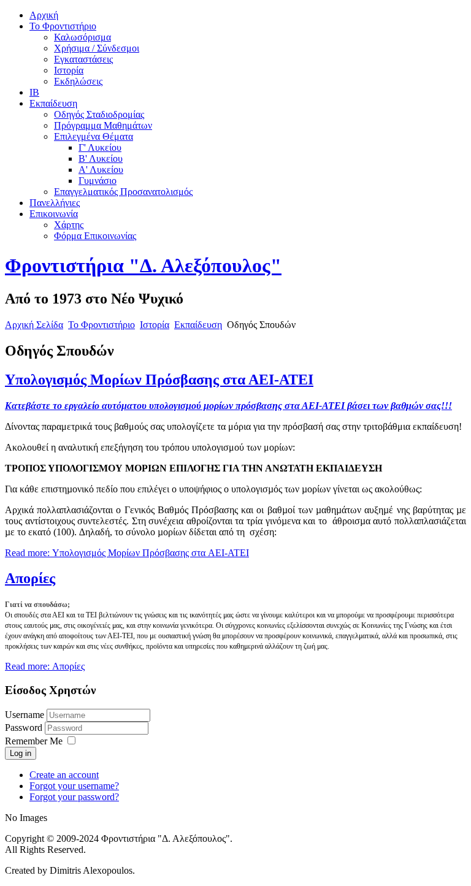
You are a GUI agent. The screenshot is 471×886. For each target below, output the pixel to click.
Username (24, 714)
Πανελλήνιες (54, 202)
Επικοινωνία (53, 213)
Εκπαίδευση (53, 103)
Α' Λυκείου (100, 169)
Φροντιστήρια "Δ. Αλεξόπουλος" (143, 265)
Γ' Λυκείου (99, 147)
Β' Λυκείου (100, 158)
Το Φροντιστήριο (62, 26)
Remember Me (34, 741)
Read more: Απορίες (45, 666)
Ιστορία (68, 70)
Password (25, 727)
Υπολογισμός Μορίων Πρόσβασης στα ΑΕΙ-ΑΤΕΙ (159, 380)
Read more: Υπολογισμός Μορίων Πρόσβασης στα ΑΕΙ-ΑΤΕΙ (127, 553)
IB (34, 92)
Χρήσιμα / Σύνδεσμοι (96, 48)
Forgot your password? (74, 797)
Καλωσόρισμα (82, 37)
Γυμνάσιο (97, 180)
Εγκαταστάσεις (83, 59)
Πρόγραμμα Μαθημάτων (103, 125)
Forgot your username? (74, 786)
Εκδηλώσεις (78, 81)
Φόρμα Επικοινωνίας (95, 236)
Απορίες (30, 578)
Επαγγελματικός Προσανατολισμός (123, 191)
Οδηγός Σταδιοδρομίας (99, 114)
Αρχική (43, 15)
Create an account (64, 775)
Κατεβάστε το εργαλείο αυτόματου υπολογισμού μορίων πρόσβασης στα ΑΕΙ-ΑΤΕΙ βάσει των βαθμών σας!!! (228, 405)
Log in (20, 753)
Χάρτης (68, 225)
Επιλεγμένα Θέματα (93, 136)
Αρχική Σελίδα (34, 324)
